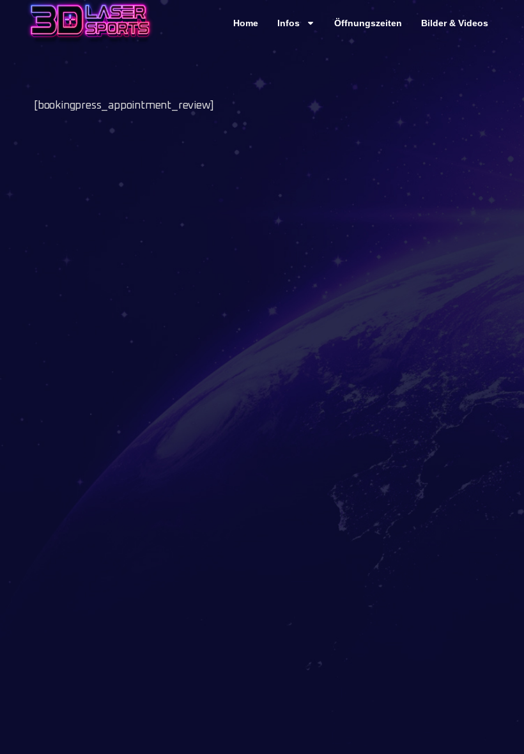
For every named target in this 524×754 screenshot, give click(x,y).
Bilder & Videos (454, 23)
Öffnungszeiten (368, 23)
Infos (288, 23)
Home (245, 23)
